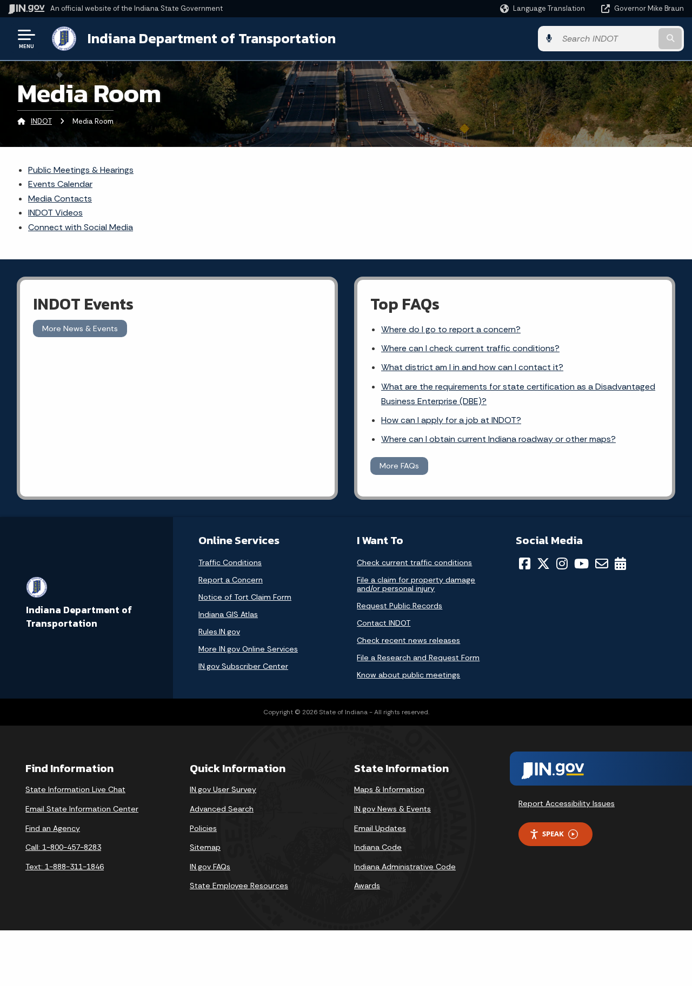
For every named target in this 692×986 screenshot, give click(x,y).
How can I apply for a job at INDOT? (451, 420)
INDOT (41, 121)
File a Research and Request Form (418, 657)
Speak (553, 834)
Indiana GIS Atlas (228, 614)
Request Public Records (399, 606)
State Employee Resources (239, 885)
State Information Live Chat (75, 789)
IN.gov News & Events (392, 809)
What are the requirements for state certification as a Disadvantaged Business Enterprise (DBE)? (518, 394)
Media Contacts (60, 198)
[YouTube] (581, 563)
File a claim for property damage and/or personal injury (416, 584)
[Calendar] (620, 563)
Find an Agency (52, 828)
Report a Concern (230, 580)
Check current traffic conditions (414, 562)
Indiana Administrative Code (405, 866)
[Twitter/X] (543, 563)
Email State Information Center (81, 809)
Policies (203, 828)
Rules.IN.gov (219, 631)
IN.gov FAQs (210, 866)
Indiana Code (378, 847)
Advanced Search (222, 809)
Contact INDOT (383, 623)
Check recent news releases (408, 640)
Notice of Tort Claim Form (244, 597)
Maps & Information (389, 789)
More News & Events (80, 328)
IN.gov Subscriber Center (243, 666)
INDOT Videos (55, 212)
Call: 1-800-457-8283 (63, 847)
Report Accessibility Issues (566, 803)
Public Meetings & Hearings (81, 170)
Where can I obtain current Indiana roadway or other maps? (498, 439)
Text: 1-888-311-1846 (64, 866)
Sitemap (205, 847)
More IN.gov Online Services (248, 649)
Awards (367, 885)
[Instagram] (562, 563)
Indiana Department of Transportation (212, 38)
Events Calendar (60, 184)
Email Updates (380, 828)
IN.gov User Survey (223, 789)
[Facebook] (524, 563)
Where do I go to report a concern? (451, 329)
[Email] (601, 563)
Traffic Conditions (230, 562)
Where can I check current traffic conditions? (470, 348)
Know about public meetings (408, 675)
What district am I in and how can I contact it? (472, 367)
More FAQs (399, 466)
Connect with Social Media (80, 227)
